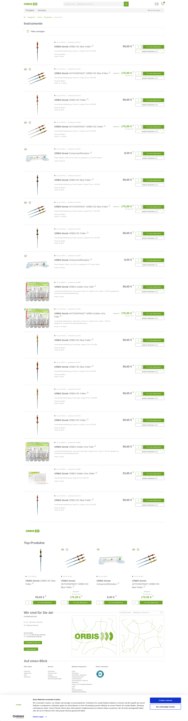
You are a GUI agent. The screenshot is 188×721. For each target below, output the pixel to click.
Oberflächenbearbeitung (79, 692)
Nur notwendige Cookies (165, 707)
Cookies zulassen (165, 700)
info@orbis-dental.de (32, 625)
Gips (73, 688)
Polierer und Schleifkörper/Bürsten (82, 684)
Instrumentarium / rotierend (80, 680)
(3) (149, 158)
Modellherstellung (77, 690)
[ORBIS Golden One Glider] (37, 478)
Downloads (51, 671)
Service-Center (52, 673)
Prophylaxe (75, 682)
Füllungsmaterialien (78, 677)
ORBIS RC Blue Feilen (72, 46)
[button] (157, 4)
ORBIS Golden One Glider (74, 473)
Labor (73, 686)
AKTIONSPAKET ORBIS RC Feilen (78, 126)
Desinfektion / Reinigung (79, 675)
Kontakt (50, 675)
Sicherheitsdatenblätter (55, 679)
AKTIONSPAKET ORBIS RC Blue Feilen (81, 73)
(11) (150, 51)
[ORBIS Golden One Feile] (37, 291)
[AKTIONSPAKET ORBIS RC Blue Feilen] (37, 78)
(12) (150, 291)
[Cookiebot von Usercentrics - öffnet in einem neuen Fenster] (18, 716)
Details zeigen (38, 717)
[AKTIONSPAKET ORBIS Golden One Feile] (37, 318)
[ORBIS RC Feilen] (37, 104)
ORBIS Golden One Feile (73, 287)
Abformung (75, 673)
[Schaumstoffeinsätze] (37, 158)
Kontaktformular (52, 677)
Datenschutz (27, 673)
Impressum (27, 677)
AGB (25, 675)
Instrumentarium (76, 679)
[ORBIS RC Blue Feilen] (37, 51)
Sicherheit (27, 671)
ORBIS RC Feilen (70, 100)
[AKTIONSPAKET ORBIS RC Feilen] (37, 131)
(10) (150, 105)
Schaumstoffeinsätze (71, 153)
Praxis (74, 671)
